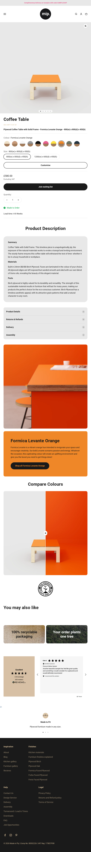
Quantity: (7, 194)
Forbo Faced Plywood (38, 775)
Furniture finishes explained (41, 757)
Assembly (8, 807)
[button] (37, 674)
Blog (5, 757)
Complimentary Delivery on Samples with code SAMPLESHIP (45, 3)
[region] (62, 674)
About (6, 752)
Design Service (10, 798)
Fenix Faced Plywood (38, 779)
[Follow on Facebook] (5, 835)
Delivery (7, 802)
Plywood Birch (35, 761)
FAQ (5, 820)
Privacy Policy (45, 793)
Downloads (8, 816)
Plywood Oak (34, 766)
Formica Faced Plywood (39, 770)
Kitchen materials (36, 752)
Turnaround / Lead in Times (16, 811)
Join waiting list (46, 187)
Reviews (7, 770)
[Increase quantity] (18, 200)
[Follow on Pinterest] (16, 835)
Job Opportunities (11, 825)
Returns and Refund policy (50, 798)
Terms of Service (46, 802)
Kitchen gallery (10, 761)
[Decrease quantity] (7, 200)
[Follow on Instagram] (10, 835)
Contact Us (8, 793)
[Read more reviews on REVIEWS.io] (19, 682)
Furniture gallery (11, 766)
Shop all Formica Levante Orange (30, 466)
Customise (45, 165)
